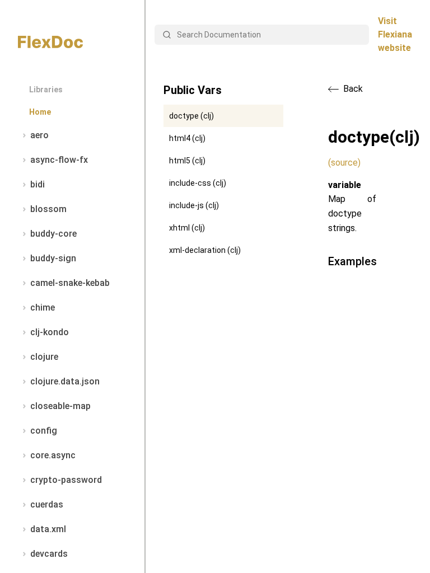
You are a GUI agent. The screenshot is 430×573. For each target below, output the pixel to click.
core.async (53, 455)
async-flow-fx (59, 159)
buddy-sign (53, 258)
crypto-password (66, 480)
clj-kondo (49, 332)
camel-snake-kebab (70, 283)
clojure (44, 356)
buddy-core (53, 233)
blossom (48, 209)
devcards (49, 553)
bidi (37, 184)
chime (42, 307)
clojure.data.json (65, 381)
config (43, 430)
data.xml (48, 529)
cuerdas (46, 504)
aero (39, 135)
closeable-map (60, 406)
